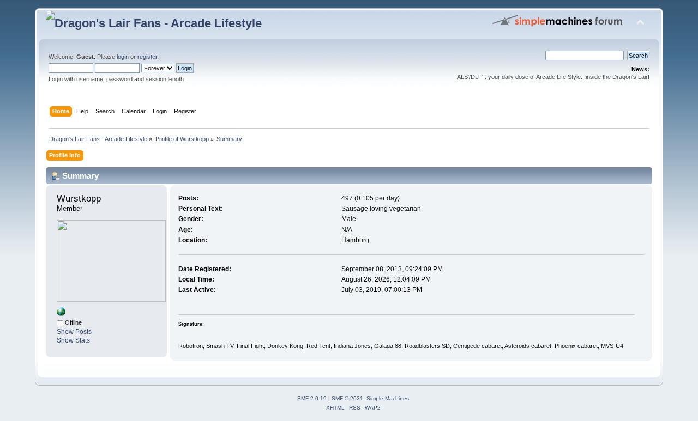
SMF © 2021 (347, 398)
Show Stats (73, 340)
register (147, 56)
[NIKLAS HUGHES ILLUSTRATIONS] (61, 314)
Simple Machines (387, 398)
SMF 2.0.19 (312, 398)
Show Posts (74, 331)
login (123, 56)
